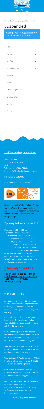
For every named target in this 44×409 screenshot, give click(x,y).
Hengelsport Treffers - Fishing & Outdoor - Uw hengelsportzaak (20, 390)
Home (6, 21)
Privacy (15, 397)
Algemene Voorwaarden (30, 397)
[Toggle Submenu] (35, 54)
